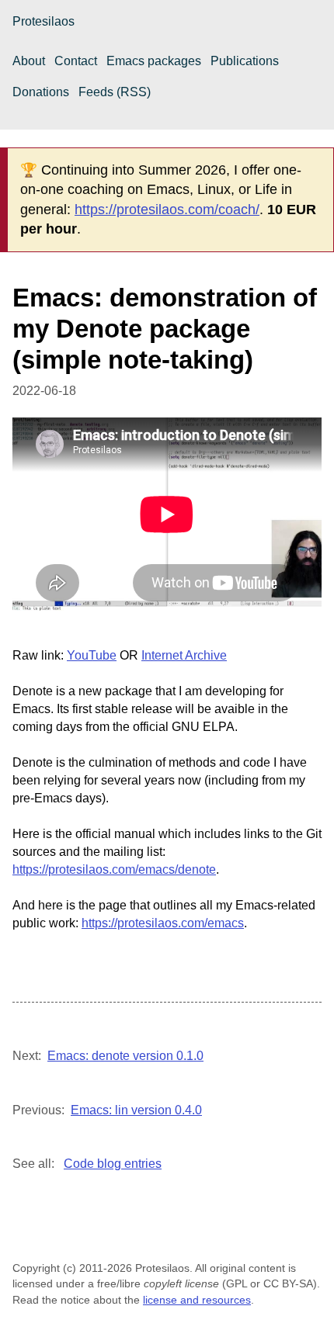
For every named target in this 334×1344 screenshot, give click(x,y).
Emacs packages (153, 61)
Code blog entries (113, 1163)
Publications (244, 61)
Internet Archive (184, 655)
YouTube (92, 655)
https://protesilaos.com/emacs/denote (114, 869)
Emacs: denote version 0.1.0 (125, 1055)
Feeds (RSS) (114, 92)
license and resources (197, 1300)
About (28, 61)
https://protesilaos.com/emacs (163, 923)
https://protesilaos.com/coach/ (167, 209)
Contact (75, 61)
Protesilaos (43, 21)
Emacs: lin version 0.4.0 (136, 1110)
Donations (40, 92)
